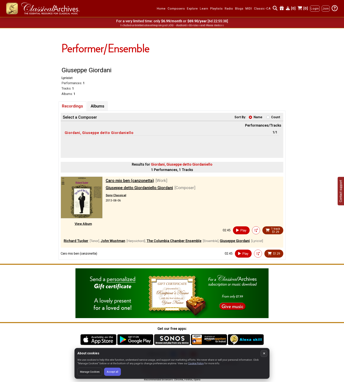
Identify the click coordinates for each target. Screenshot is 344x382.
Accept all (112, 371)
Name (258, 117)
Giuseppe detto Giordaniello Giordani (139, 187)
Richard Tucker (76, 241)
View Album (83, 224)
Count (275, 117)
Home (161, 8)
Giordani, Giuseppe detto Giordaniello (99, 133)
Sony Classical (116, 195)
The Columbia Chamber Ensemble (174, 241)
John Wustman (113, 241)
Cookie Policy (196, 363)
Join (325, 8)
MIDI (248, 8)
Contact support (341, 191)
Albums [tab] (97, 106)
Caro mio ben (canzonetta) (130, 180)
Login (315, 8)
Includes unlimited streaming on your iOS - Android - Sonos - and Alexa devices (172, 25)
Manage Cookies (90, 371)
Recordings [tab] (72, 106)
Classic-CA (262, 8)
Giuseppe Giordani (235, 241)
